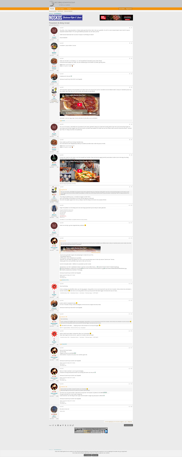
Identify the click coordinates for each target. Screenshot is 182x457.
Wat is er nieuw (60, 8)
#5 (131, 87)
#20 (131, 406)
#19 (131, 383)
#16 (131, 331)
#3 (131, 58)
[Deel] (130, 28)
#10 (131, 205)
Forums (52, 8)
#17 (131, 347)
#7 (131, 139)
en (65, 280)
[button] (65, 8)
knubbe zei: (63, 316)
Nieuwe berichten (53, 11)
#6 (131, 124)
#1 (131, 27)
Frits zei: (62, 241)
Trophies (69, 8)
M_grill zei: (63, 189)
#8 (131, 155)
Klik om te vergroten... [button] (96, 252)
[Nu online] (54, 244)
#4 (131, 73)
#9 (131, 186)
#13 (131, 283)
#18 (131, 368)
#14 (131, 300)
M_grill (51, 25)
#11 (131, 222)
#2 (131, 43)
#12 (131, 238)
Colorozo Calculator (68, 11)
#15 (131, 314)
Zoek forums (60, 11)
